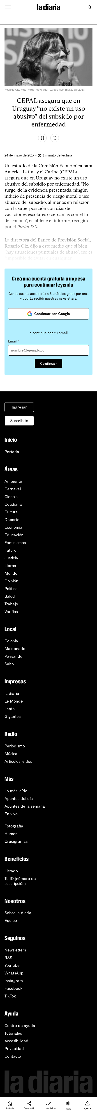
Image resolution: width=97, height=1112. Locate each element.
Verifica (11, 611)
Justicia (11, 558)
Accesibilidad (16, 1040)
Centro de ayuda (20, 1025)
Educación (14, 535)
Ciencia (11, 496)
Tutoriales (13, 1033)
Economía (13, 527)
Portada (12, 451)
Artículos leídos (18, 761)
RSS (8, 957)
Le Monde (14, 701)
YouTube (12, 965)
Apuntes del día (19, 798)
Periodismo (15, 746)
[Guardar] (42, 138)
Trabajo (11, 604)
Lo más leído (16, 790)
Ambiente (13, 481)
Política (11, 588)
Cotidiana (13, 504)
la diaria (12, 693)
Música (11, 753)
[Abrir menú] (8, 7)
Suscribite (19, 420)
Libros (10, 565)
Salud (10, 596)
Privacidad (14, 1048)
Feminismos (15, 542)
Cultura (11, 512)
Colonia (11, 641)
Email (13, 341)
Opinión (11, 581)
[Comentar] (54, 138)
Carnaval (13, 489)
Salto (9, 664)
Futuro (10, 550)
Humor (11, 833)
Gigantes (13, 716)
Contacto (13, 1056)
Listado (11, 870)
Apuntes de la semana (25, 806)
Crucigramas (16, 841)
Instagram (14, 980)
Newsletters (15, 950)
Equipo (11, 920)
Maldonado (15, 648)
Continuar (48, 363)
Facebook (14, 988)
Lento (10, 708)
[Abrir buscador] (89, 7)
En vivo (11, 813)
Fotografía (14, 826)
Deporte (12, 519)
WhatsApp (14, 973)
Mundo (11, 573)
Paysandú (13, 656)
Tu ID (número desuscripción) (20, 881)
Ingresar (19, 407)
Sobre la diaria (18, 912)
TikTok (10, 996)
